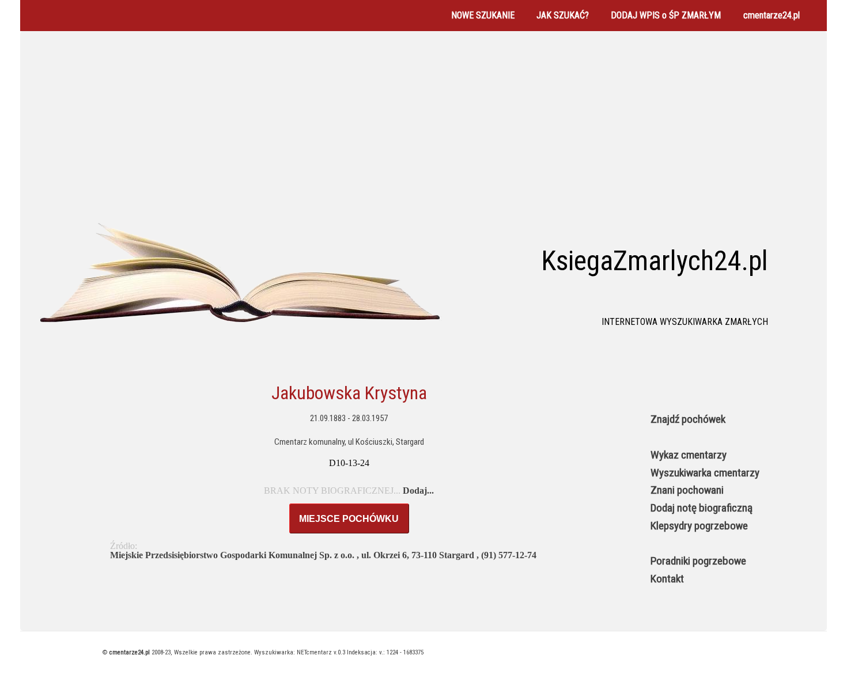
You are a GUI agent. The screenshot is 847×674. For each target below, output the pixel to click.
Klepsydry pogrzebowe (699, 525)
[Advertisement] (423, 129)
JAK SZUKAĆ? (562, 15)
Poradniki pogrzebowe (698, 560)
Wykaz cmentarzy (689, 454)
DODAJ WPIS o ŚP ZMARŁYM (666, 15)
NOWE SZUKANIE (483, 15)
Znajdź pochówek (688, 419)
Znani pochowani (687, 490)
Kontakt (667, 578)
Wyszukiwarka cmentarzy (705, 472)
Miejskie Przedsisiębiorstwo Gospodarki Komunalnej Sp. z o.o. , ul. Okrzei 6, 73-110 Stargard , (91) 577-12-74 (323, 555)
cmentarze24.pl (771, 15)
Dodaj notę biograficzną (702, 507)
